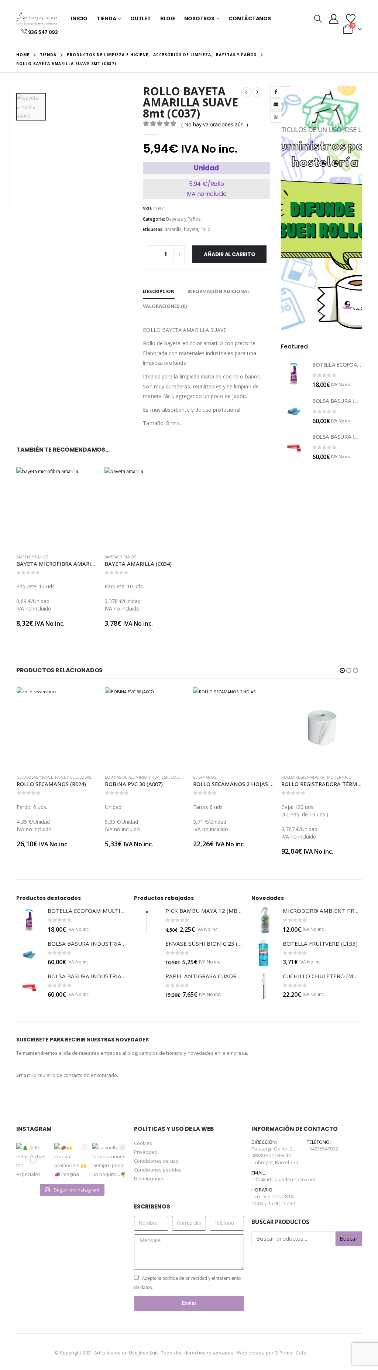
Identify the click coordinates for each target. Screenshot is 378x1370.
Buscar (349, 1238)
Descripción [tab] (159, 291)
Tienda (106, 18)
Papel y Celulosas (73, 777)
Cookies (143, 1143)
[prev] (246, 92)
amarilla (173, 229)
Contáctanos (249, 18)
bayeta (191, 229)
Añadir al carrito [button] (85, 479)
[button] (318, 18)
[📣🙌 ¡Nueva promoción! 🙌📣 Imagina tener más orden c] (71, 1160)
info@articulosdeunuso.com (283, 1179)
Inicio (79, 18)
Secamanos (204, 777)
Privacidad (146, 1152)
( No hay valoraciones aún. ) (214, 124)
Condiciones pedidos (158, 1169)
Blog (167, 18)
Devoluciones (149, 1178)
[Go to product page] (56, 507)
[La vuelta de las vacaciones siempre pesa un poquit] (109, 1160)
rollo (205, 229)
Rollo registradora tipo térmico (316, 777)
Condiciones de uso (156, 1160)
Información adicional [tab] (219, 291)
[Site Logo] (36, 18)
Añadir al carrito (229, 254)
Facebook (276, 92)
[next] (257, 92)
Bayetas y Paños (183, 219)
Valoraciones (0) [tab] (165, 306)
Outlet (140, 18)
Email (276, 104)
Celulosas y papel (35, 777)
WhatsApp (276, 117)
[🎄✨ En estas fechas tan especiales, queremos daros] (33, 1160)
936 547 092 (43, 31)
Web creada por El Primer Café (271, 1352)
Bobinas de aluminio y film (132, 777)
